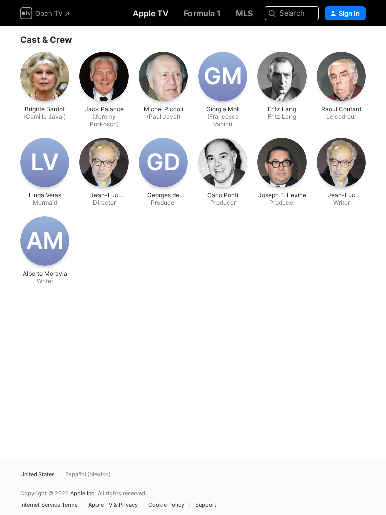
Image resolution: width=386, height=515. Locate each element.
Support (205, 505)
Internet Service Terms (49, 505)
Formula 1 (202, 13)
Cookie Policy (166, 505)
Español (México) (88, 474)
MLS (244, 13)
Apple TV (151, 13)
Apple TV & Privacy (113, 505)
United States (37, 474)
